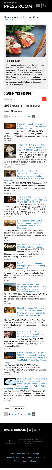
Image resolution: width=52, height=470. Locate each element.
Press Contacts (13, 457)
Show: (7, 111)
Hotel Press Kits (22, 454)
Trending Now (36, 454)
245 (29, 117)
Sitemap (17, 461)
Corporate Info (26, 457)
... (25, 117)
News (12, 454)
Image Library (39, 457)
